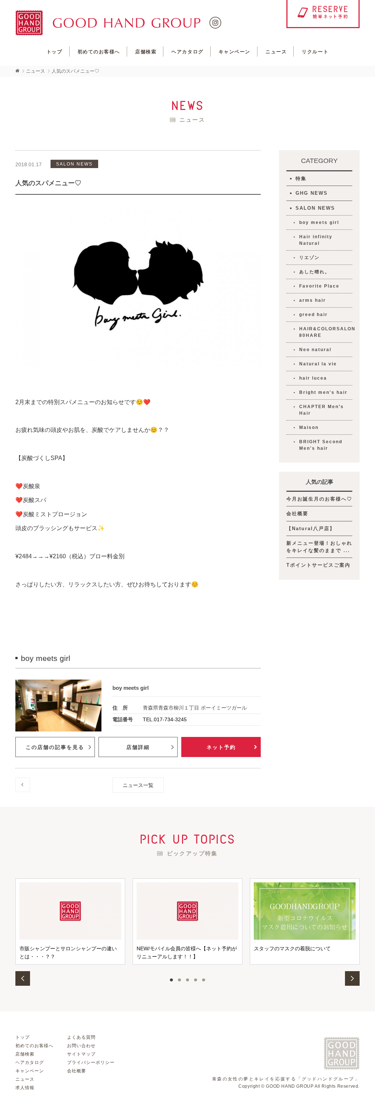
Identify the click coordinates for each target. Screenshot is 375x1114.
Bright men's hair (323, 392)
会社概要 (297, 513)
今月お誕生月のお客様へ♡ (319, 499)
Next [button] (352, 978)
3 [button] (187, 979)
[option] (70, 921)
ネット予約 (221, 747)
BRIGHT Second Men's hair (320, 445)
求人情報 (24, 1087)
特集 (301, 178)
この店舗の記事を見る (55, 747)
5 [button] (203, 979)
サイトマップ (81, 1054)
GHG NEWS (312, 193)
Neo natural (315, 349)
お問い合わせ (81, 1045)
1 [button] (171, 979)
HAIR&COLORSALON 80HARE (325, 332)
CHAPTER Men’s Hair (321, 410)
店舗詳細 (138, 747)
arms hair (312, 300)
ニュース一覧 (138, 785)
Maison (309, 427)
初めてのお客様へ (99, 51)
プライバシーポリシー (91, 1062)
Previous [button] (22, 978)
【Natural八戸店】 (310, 528)
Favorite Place (319, 286)
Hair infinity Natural (316, 240)
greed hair (313, 314)
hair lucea (313, 378)
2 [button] (179, 979)
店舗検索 (145, 51)
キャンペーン (234, 51)
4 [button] (195, 979)
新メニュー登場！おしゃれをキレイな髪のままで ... (319, 546)
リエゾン (309, 257)
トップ (55, 51)
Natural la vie (318, 363)
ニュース (276, 51)
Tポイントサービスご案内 (318, 565)
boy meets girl (319, 222)
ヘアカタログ (187, 51)
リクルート (315, 51)
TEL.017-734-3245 (165, 719)
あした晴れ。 (314, 271)
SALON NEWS (315, 208)
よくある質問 (81, 1037)
